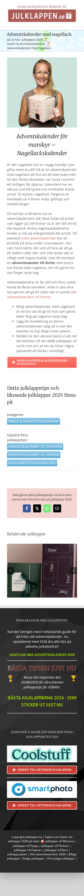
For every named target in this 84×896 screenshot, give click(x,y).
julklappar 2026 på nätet (23, 841)
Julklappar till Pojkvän (27, 850)
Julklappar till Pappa (25, 846)
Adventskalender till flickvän (35, 446)
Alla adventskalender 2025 (32, 463)
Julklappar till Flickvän (55, 846)
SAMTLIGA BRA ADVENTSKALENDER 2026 (42, 654)
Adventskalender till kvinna (33, 454)
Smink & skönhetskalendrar (33, 421)
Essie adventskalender (38, 238)
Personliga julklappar (61, 858)
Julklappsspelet (17, 854)
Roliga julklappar (33, 858)
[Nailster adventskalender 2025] (42, 571)
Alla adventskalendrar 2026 (48, 854)
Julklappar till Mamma (60, 841)
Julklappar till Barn (56, 850)
